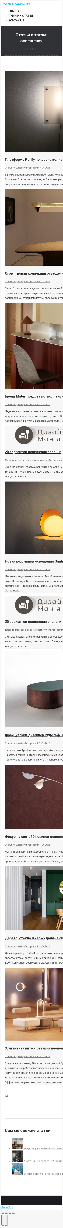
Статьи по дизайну (15, 167)
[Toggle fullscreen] (9, 1213)
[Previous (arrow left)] (2, 1220)
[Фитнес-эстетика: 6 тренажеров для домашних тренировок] (18, 1173)
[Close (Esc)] (2, 1213)
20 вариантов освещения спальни (33, 452)
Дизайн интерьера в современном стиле (27, 460)
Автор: (32, 167)
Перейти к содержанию (15, 3)
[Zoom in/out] (13, 1213)
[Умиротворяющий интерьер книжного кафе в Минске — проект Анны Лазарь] (18, 1148)
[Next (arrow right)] (6, 1220)
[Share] (6, 1213)
